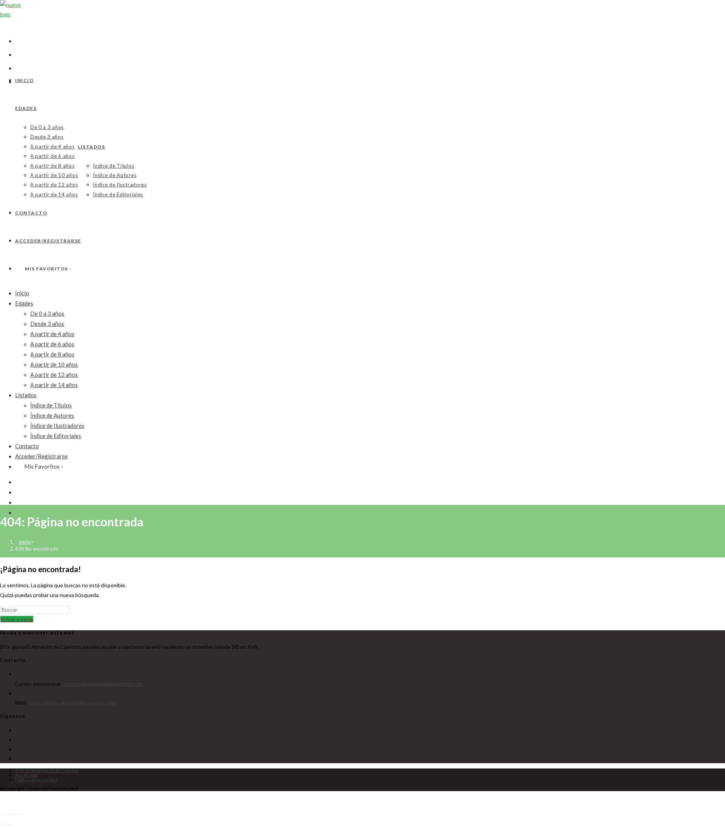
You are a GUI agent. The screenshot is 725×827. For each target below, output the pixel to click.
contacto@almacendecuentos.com (102, 683)
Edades (24, 303)
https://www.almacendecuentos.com (72, 702)
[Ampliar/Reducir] (2, 814)
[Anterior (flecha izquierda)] (2, 824)
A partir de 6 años (52, 344)
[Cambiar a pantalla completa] (9, 814)
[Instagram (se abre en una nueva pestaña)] (17, 512)
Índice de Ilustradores (57, 425)
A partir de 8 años (52, 354)
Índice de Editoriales (55, 435)
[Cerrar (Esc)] (22, 814)
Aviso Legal (26, 775)
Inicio (22, 293)
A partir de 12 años (54, 374)
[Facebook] (17, 739)
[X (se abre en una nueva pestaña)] (18, 40)
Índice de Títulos (51, 405)
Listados (26, 395)
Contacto (27, 446)
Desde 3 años (47, 323)
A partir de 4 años (52, 333)
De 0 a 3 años (47, 313)
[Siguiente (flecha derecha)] (9, 824)
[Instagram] (17, 749)
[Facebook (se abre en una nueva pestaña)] (18, 53)
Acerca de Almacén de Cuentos (47, 770)
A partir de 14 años (54, 384)
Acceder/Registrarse (41, 456)
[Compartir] (15, 814)
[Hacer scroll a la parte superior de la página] (3, 799)
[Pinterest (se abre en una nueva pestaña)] (17, 502)
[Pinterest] (17, 758)
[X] (17, 730)
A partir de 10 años (54, 364)
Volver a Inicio (16, 619)
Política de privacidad (36, 779)
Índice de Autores (52, 415)
